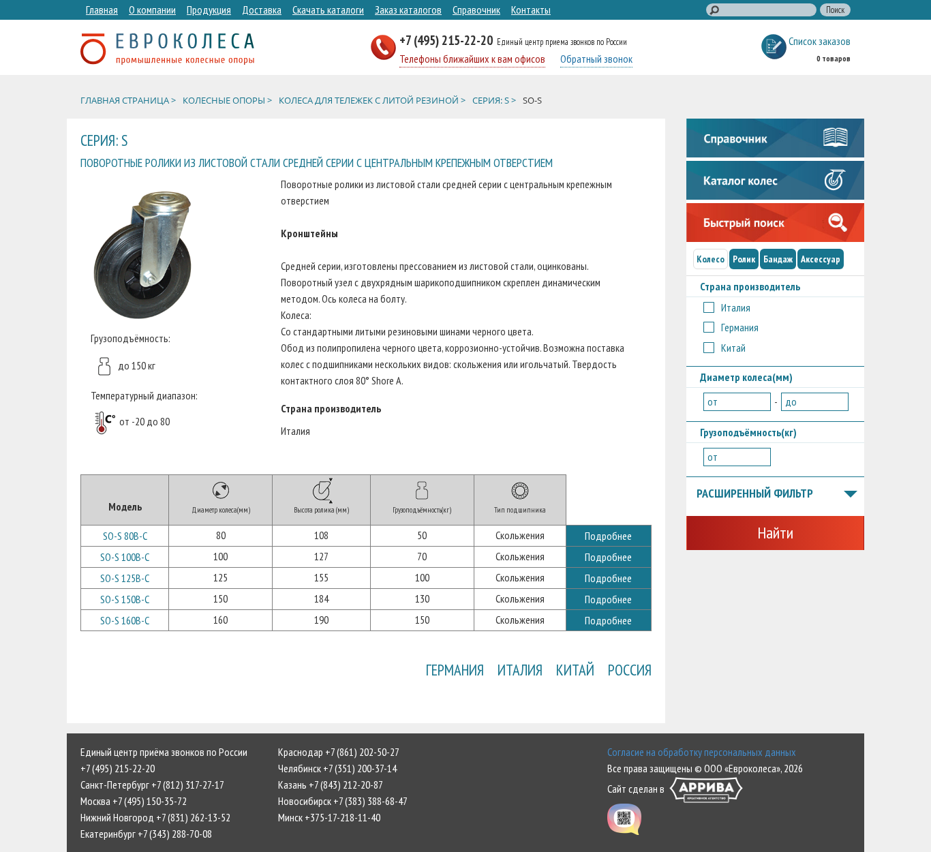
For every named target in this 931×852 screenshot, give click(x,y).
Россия (630, 670)
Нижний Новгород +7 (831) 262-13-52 (155, 817)
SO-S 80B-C (125, 536)
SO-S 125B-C (124, 578)
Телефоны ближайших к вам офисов (472, 58)
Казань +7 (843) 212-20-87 (330, 784)
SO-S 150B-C (124, 599)
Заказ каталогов (408, 9)
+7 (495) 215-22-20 (447, 39)
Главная (102, 9)
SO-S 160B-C (124, 620)
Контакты (531, 9)
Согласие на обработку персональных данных (701, 752)
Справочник (476, 9)
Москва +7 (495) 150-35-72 (133, 801)
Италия (520, 670)
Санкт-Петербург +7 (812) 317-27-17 (152, 784)
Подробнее (608, 536)
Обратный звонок (596, 58)
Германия (455, 670)
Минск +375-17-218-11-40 (329, 817)
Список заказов (820, 41)
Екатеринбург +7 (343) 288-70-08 (146, 833)
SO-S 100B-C (124, 557)
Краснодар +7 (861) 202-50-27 (338, 752)
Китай (575, 670)
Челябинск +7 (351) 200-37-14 (337, 768)
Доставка (261, 9)
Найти (775, 532)
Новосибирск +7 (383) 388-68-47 (343, 801)
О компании (152, 9)
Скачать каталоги (328, 9)
